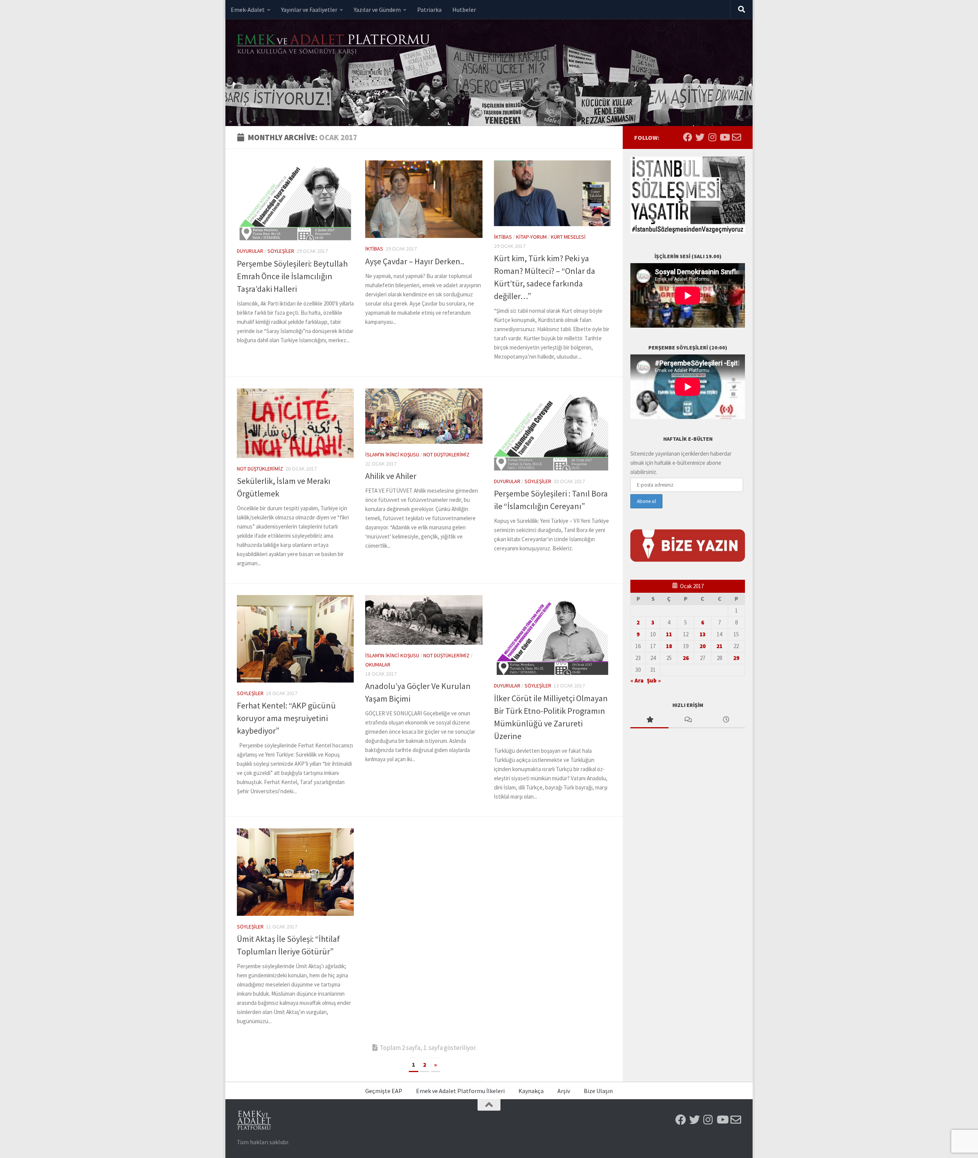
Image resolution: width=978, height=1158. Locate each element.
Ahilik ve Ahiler (390, 476)
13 (702, 634)
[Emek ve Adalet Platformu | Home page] (334, 44)
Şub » (654, 680)
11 (669, 634)
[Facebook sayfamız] (687, 137)
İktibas (374, 248)
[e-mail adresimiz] (736, 137)
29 (736, 657)
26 (686, 657)
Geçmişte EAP (383, 1091)
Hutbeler (464, 9)
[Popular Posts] (649, 720)
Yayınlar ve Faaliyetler (309, 9)
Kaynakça (531, 1091)
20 (702, 646)
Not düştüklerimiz (260, 468)
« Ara (636, 680)
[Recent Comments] (688, 720)
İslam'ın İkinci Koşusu (392, 454)
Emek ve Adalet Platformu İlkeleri (460, 1091)
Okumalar (377, 664)
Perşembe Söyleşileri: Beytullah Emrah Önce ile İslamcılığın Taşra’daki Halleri (292, 276)
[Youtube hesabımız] (724, 137)
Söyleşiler (280, 250)
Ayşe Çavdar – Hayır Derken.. (414, 261)
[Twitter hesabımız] (699, 137)
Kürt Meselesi (568, 236)
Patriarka (429, 9)
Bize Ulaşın (598, 1091)
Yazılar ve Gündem (377, 9)
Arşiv (563, 1091)
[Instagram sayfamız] (712, 137)
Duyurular (250, 250)
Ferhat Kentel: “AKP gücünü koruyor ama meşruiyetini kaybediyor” (286, 718)
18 (669, 646)
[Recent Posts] (726, 720)
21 (719, 646)
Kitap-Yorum (531, 236)
